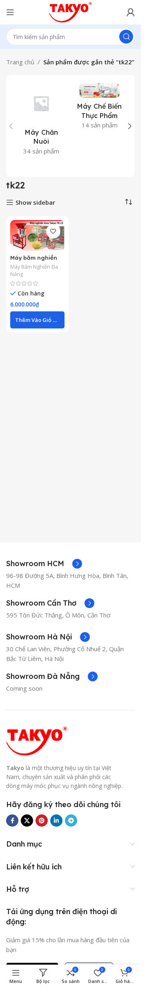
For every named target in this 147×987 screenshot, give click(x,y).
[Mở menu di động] (10, 12)
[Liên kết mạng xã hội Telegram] (71, 820)
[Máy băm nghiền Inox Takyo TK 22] (37, 235)
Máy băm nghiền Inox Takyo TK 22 (35, 261)
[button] (11, 126)
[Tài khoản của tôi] (130, 12)
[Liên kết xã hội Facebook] (12, 820)
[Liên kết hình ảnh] (36, 740)
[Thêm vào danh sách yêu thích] (53, 231)
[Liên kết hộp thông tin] (44, 564)
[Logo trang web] (70, 11)
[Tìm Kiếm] (126, 37)
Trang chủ (20, 62)
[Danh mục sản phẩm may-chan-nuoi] (41, 121)
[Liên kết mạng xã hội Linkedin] (56, 820)
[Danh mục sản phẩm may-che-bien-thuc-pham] (100, 108)
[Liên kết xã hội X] (27, 820)
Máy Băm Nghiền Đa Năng (34, 270)
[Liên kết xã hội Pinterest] (42, 820)
